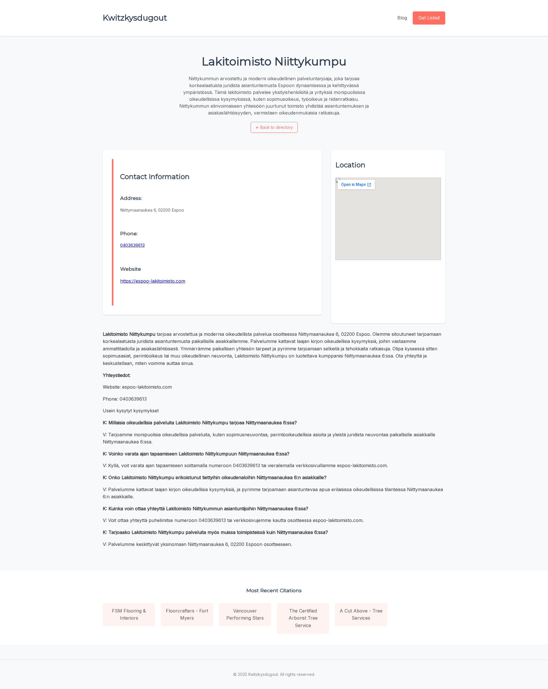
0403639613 (132, 245)
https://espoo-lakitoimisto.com (152, 281)
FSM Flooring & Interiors (129, 614)
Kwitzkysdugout (135, 18)
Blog (402, 18)
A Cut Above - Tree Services (361, 614)
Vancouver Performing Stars (245, 614)
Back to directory (274, 127)
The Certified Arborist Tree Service (303, 618)
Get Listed (429, 18)
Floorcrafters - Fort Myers (187, 614)
